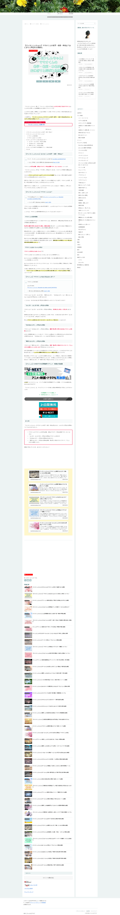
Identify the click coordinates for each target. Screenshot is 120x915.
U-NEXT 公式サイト (48, 399)
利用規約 (44, 902)
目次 (47, 129)
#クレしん (56, 197)
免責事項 (88, 911)
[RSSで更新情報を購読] (30, 580)
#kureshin (61, 197)
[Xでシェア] (39, 81)
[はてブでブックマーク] (51, 81)
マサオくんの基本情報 (33, 135)
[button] (95, 23)
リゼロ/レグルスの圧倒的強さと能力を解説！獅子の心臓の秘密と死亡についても (87, 69)
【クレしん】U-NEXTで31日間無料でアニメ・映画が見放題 (39, 147)
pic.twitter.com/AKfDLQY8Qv (34, 198)
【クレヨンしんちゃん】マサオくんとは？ (36, 134)
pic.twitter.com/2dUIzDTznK (59, 159)
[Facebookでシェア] (45, 81)
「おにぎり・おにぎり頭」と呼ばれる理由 (37, 141)
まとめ (28, 149)
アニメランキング (28, 892)
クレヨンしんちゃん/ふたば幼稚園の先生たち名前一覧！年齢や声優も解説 (87, 86)
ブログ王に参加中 (28, 888)
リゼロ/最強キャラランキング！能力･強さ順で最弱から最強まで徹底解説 (86, 60)
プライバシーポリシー (35, 902)
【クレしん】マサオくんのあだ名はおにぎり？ (37, 139)
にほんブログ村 (33, 885)
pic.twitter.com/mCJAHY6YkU (50, 287)
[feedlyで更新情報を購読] (28, 580)
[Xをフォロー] (25, 580)
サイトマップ (93, 911)
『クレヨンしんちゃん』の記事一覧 (36, 124)
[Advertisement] (48, 34)
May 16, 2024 (56, 162)
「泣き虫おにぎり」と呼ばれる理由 (35, 143)
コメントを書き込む (48, 877)
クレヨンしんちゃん (29, 574)
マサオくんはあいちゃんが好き (34, 137)
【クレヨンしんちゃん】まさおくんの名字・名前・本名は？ (39, 132)
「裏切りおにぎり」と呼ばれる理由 (35, 145)
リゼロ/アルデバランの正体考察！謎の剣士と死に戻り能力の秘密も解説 (87, 77)
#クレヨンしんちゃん (48, 197)
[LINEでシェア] (57, 81)
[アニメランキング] (27, 881)
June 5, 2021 (48, 202)
